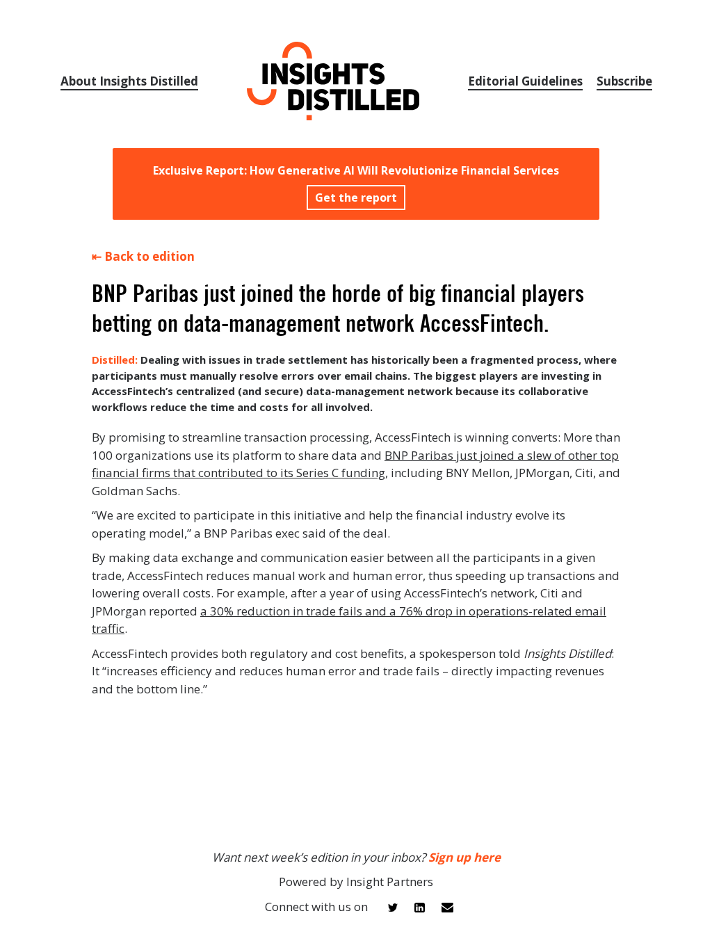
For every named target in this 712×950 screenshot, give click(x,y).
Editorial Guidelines (525, 81)
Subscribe (624, 81)
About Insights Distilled (129, 81)
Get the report (356, 197)
